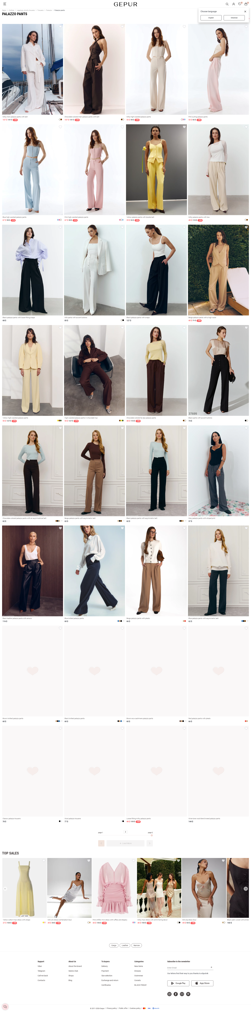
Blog (70, 980)
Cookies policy (135, 1008)
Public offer (123, 1008)
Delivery (104, 966)
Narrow (137, 945)
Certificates (106, 985)
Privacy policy (112, 1008)
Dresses (137, 971)
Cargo (113, 945)
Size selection (106, 976)
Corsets (137, 980)
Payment (105, 971)
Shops (71, 976)
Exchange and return (109, 980)
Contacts (41, 980)
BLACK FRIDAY (140, 985)
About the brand (75, 966)
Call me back (43, 976)
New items (138, 966)
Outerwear (138, 976)
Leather (125, 945)
